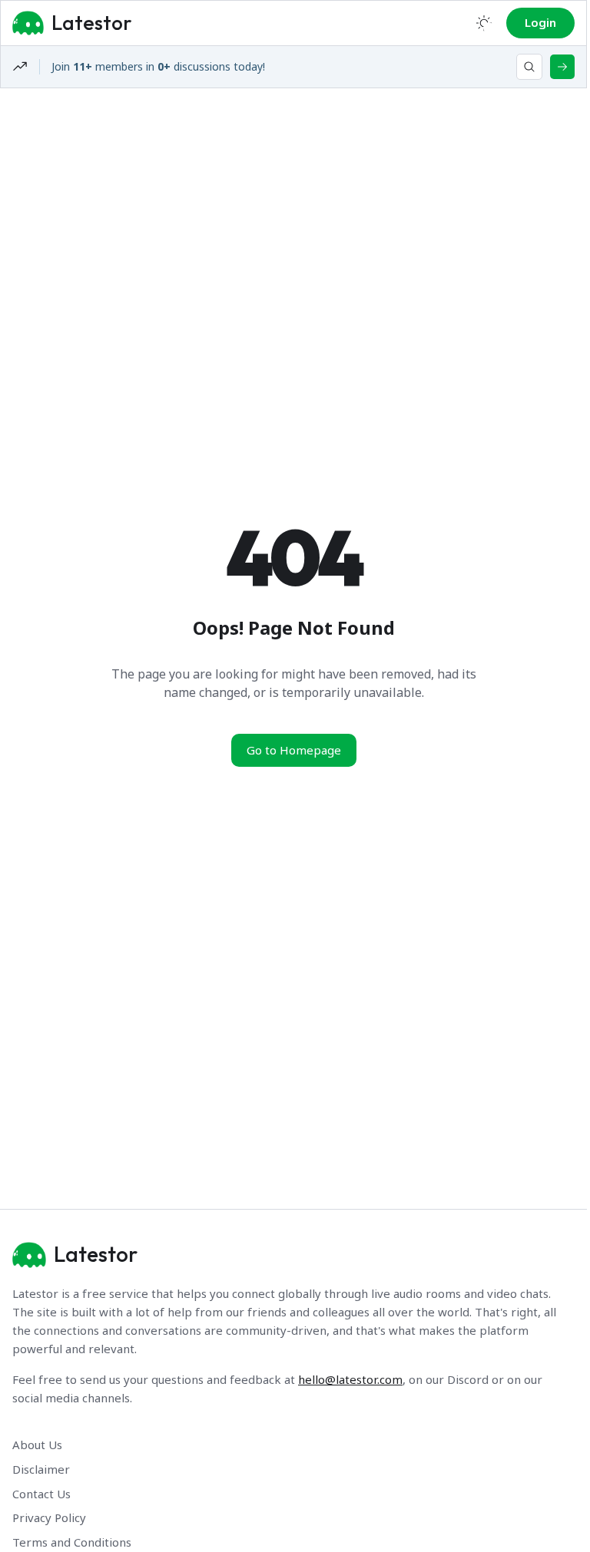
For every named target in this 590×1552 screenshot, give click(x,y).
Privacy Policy (49, 1518)
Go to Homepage (294, 750)
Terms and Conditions (71, 1542)
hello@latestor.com (350, 1379)
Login (540, 22)
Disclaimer (41, 1469)
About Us (37, 1445)
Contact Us (41, 1494)
